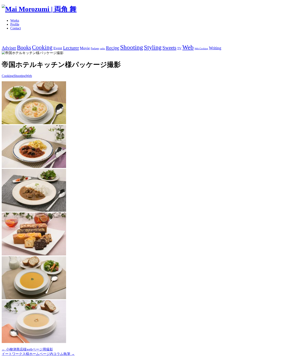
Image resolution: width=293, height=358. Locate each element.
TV (179, 48)
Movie (85, 48)
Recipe (112, 47)
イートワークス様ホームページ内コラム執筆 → (38, 354)
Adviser (9, 47)
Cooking (42, 47)
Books (24, 47)
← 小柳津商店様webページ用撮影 (27, 349)
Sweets (169, 47)
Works (14, 20)
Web (188, 47)
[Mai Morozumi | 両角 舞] (39, 9)
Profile (14, 24)
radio (102, 48)
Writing (215, 48)
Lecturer (71, 47)
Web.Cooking (201, 48)
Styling (153, 47)
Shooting (131, 47)
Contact (15, 28)
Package (95, 48)
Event (57, 48)
